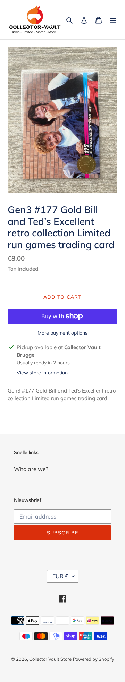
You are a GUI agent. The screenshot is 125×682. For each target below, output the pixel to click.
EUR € (60, 576)
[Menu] (113, 19)
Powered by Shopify (93, 659)
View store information (42, 373)
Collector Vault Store (50, 659)
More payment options (63, 333)
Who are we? (31, 468)
